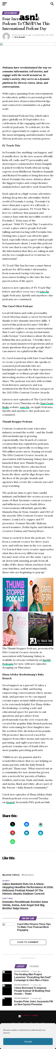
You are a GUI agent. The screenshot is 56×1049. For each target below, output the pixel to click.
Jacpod (10, 802)
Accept (28, 1041)
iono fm (44, 291)
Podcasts (28, 875)
